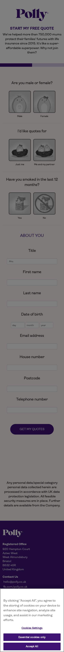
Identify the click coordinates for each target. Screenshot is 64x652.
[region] (32, 620)
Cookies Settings (32, 628)
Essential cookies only (32, 637)
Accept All (32, 646)
